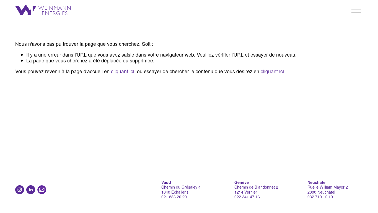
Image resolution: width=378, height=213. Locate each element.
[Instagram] (19, 189)
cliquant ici (122, 71)
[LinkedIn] (30, 189)
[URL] (41, 189)
